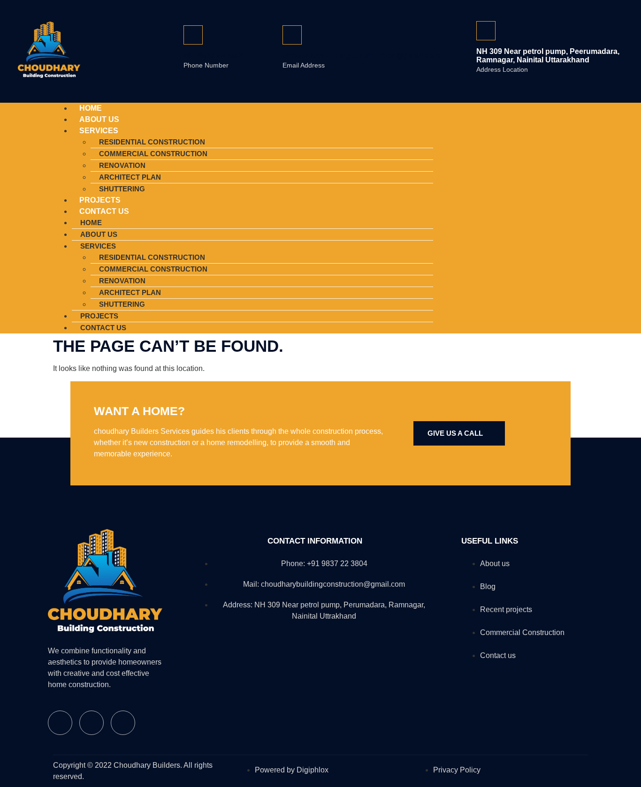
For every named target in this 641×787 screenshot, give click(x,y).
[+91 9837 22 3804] (193, 35)
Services (98, 131)
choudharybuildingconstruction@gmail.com (361, 56)
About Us (98, 234)
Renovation (122, 165)
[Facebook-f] (522, 216)
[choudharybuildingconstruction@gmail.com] (292, 35)
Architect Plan (130, 177)
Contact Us (104, 211)
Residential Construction (152, 142)
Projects (99, 316)
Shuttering (122, 304)
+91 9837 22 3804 (213, 56)
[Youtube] (576, 216)
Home (91, 223)
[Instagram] (549, 216)
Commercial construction (153, 154)
